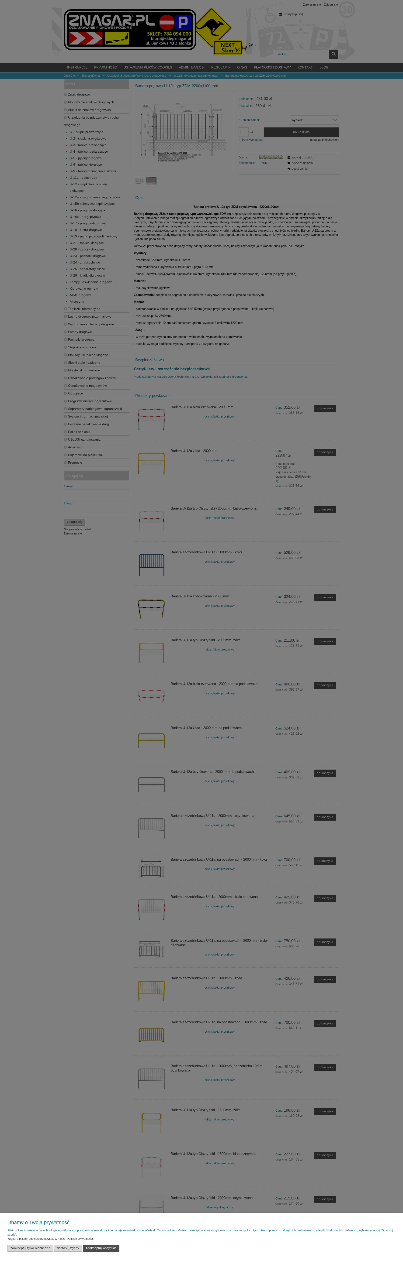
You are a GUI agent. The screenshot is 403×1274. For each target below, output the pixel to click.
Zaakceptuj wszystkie (101, 1248)
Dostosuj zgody (68, 1248)
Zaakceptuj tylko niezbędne (30, 1248)
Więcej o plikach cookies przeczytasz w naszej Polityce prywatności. (50, 1238)
